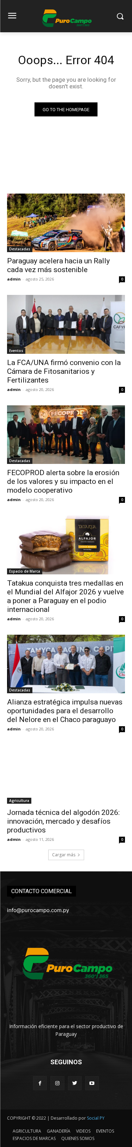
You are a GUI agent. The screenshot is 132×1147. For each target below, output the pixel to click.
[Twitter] (75, 1083)
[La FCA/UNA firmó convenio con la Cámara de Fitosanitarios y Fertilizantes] (66, 324)
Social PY (96, 1118)
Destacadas (19, 249)
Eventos (16, 350)
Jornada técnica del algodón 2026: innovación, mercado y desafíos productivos (63, 821)
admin (14, 279)
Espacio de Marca (24, 571)
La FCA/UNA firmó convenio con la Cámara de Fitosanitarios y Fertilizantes (64, 371)
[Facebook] (40, 1083)
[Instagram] (57, 1083)
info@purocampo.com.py (38, 910)
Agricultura (19, 800)
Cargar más (63, 855)
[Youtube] (92, 1083)
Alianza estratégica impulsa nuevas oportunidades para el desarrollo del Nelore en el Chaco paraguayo (64, 711)
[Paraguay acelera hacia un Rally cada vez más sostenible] (66, 223)
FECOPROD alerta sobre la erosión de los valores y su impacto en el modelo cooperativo (63, 481)
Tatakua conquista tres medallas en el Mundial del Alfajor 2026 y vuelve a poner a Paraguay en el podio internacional (65, 596)
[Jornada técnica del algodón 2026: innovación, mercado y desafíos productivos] (66, 774)
